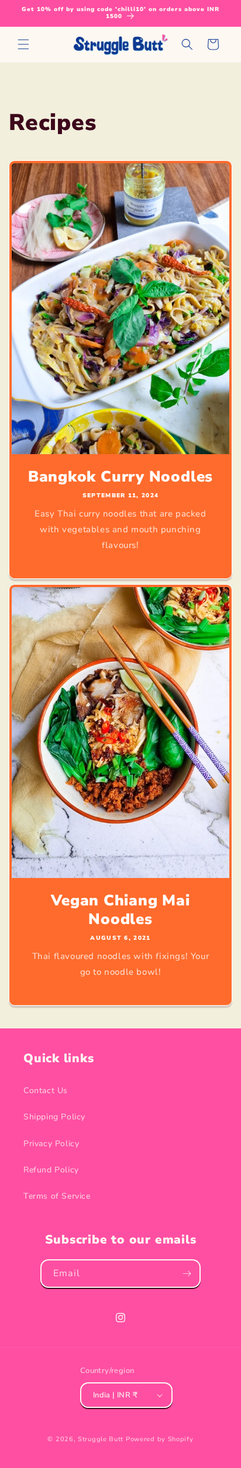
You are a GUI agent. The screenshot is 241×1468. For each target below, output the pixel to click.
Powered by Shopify (160, 1439)
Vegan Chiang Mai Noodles (120, 910)
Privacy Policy (51, 1143)
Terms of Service (57, 1196)
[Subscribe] (186, 1273)
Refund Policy (51, 1169)
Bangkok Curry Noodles (120, 476)
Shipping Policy (54, 1116)
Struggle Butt (100, 1439)
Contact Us (45, 1090)
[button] (23, 44)
